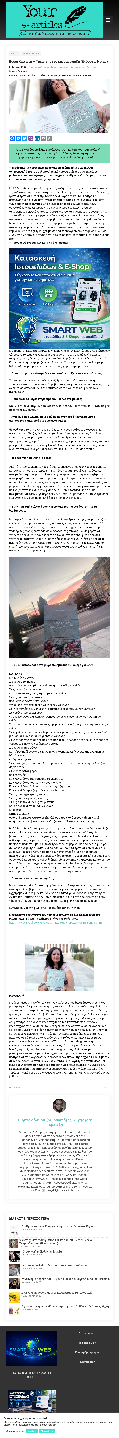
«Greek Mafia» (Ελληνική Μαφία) (42, 1251)
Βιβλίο (14, 53)
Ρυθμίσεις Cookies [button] (14, 1431)
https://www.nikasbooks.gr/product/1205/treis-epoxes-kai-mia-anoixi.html (55, 922)
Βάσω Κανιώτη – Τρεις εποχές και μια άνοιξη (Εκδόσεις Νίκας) (58, 61)
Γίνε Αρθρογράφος (87, 1352)
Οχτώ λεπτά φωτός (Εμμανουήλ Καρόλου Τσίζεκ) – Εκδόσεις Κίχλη (65, 1306)
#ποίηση (52, 75)
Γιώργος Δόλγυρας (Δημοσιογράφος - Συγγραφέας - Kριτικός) (63, 67)
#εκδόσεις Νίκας (37, 75)
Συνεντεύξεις (31, 53)
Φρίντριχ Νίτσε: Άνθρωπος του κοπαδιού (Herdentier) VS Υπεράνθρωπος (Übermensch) (56, 1241)
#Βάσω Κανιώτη (18, 75)
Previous (14, 1087)
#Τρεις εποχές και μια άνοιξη (75, 75)
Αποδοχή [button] (32, 1431)
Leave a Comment (18, 71)
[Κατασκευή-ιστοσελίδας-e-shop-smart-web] (59, 298)
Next (107, 1087)
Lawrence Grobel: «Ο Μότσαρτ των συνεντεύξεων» (54, 1265)
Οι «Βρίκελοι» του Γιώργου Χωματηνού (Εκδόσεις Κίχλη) (58, 1226)
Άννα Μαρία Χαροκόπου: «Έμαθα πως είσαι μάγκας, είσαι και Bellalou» (65, 1279)
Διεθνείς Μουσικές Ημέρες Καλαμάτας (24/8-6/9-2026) (56, 1292)
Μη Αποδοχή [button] (47, 1431)
